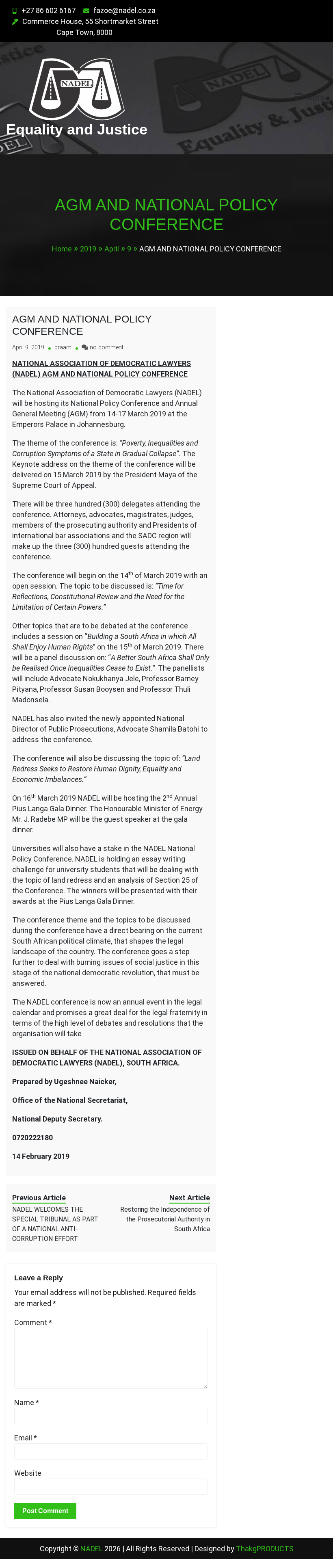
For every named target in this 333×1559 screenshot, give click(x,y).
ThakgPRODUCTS (265, 1548)
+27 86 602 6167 (49, 10)
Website (27, 1473)
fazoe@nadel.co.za (124, 10)
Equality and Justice (76, 129)
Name (26, 1402)
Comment (33, 1322)
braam (62, 347)
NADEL (92, 1548)
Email (25, 1437)
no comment (106, 347)
